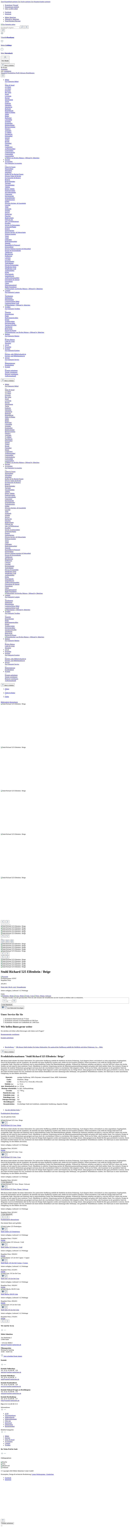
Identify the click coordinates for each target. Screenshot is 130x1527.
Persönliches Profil (13, 73)
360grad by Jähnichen (12, 19)
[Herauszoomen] (3, 941)
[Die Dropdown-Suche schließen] (26, 27)
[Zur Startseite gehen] (8, 24)
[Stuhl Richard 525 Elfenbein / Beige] (13, 704)
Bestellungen (30, 73)
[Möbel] (22, 158)
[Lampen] (17, 305)
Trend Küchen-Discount (12, 21)
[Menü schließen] (5, 165)
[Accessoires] (24, 289)
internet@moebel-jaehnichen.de (11, 1345)
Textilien (7, 1445)
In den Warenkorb (7, 1004)
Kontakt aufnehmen (7, 1038)
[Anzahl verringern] (4, 1000)
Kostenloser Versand (11, 5)
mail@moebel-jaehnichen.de (10, 1379)
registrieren (7, 71)
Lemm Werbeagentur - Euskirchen (43, 1474)
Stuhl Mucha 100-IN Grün (9, 1294)
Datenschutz (9, 1424)
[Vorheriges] (3, 921)
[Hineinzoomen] (12, 941)
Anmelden (4, 69)
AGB (6, 1414)
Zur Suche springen (24, 2)
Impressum (8, 1423)
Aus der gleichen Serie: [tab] (12, 1110)
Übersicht (4, 73)
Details (3, 1150)
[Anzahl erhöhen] (14, 1000)
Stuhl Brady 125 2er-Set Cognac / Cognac (14, 1263)
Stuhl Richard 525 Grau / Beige (11, 1125)
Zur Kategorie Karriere (12, 350)
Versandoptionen (10, 1415)
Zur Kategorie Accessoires (13, 163)
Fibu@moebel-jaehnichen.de (10, 1400)
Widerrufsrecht (9, 1417)
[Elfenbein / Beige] (7, 996)
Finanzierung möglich (12, 7)
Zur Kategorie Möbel (11, 81)
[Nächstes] (7, 921)
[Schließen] (1, 1525)
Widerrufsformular (11, 1419)
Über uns (8, 1421)
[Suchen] (22, 27)
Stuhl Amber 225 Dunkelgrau (10, 1231)
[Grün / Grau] (29, 996)
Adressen (23, 73)
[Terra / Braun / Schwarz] (42, 996)
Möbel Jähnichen (10, 17)
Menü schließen (9, 65)
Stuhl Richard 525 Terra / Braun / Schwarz (14, 1189)
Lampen (7, 1443)
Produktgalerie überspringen (10, 1113)
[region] (65, 835)
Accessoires (8, 1441)
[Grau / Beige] (19, 996)
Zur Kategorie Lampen (12, 292)
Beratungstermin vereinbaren (10, 1034)
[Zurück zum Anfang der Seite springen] (3, 1520)
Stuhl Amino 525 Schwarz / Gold (11, 1247)
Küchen (7, 1438)
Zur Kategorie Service (12, 359)
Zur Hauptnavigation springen (40, 2)
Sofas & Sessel (9, 1440)
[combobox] (10, 28)
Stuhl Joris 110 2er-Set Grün (10, 1310)
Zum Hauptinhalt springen (9, 2)
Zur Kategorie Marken (12, 336)
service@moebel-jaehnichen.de (11, 1386)
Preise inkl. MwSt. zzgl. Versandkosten (13, 987)
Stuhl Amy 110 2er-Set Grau (10, 1278)
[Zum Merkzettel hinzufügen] (4, 1123)
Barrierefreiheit (10, 1426)
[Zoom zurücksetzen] (7, 941)
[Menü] (3, 75)
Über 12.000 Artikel (11, 9)
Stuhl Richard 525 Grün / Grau (11, 1157)
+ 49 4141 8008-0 (12, 1495)
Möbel (7, 1436)
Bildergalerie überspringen (9, 702)
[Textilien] (24, 332)
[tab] (54, 1047)
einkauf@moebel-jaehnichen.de (11, 1393)
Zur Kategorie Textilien (12, 309)
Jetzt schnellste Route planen (13, 1356)
